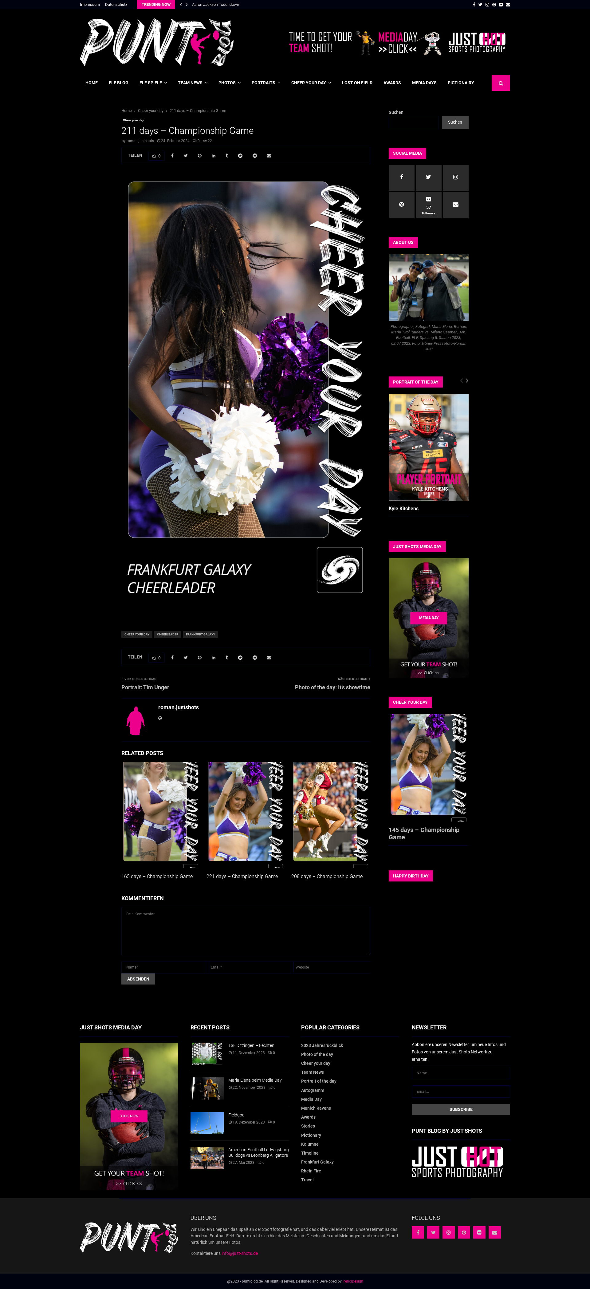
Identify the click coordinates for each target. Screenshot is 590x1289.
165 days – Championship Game (157, 876)
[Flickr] (479, 1232)
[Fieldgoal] (207, 1123)
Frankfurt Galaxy (200, 634)
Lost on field (357, 82)
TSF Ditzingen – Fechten (251, 1045)
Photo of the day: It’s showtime (332, 687)
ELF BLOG (118, 82)
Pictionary (311, 1135)
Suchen (396, 112)
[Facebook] (418, 1232)
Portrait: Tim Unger (145, 687)
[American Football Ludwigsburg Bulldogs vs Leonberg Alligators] (207, 1158)
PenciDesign (353, 1281)
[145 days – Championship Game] (429, 767)
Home (91, 82)
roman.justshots (140, 141)
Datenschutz (116, 4)
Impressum (90, 4)
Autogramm (312, 1090)
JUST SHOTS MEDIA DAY (417, 546)
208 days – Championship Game (327, 876)
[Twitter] (433, 1232)
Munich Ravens (316, 1108)
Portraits (263, 82)
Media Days (424, 82)
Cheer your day (308, 82)
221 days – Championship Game (242, 876)
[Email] (495, 1232)
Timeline (310, 1153)
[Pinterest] (464, 1232)
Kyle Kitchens (404, 508)
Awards (392, 82)
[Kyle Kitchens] (429, 447)
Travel (307, 1179)
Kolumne (310, 1144)
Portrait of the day (318, 1081)
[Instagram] (448, 1232)
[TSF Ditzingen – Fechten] (207, 1054)
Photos (227, 82)
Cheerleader (167, 634)
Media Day (311, 1099)
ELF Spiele (151, 82)
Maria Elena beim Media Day (255, 1080)
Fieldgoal (237, 1114)
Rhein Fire (311, 1170)
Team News (190, 82)
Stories (308, 1126)
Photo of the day (317, 1054)
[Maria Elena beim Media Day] (207, 1088)
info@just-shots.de (240, 1253)
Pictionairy (461, 82)
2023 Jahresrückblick (322, 1045)
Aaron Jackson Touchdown (215, 4)
